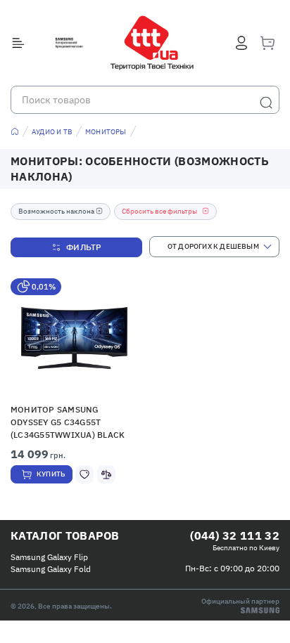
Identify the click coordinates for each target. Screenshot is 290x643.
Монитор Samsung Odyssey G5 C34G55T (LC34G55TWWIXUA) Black (68, 422)
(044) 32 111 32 (234, 535)
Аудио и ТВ (52, 132)
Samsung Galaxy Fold (51, 569)
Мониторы (106, 132)
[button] (74, 338)
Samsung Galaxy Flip (49, 557)
